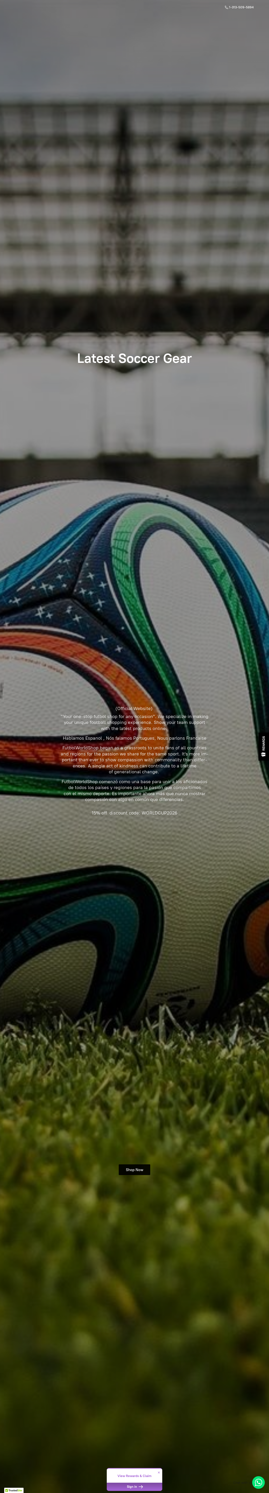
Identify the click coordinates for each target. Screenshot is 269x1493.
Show (263, 746)
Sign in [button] (132, 1487)
